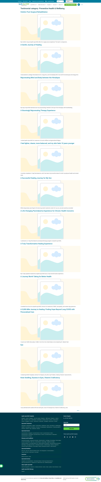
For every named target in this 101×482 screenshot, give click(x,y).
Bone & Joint (32, 452)
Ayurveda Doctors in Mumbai (27, 435)
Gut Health (36, 452)
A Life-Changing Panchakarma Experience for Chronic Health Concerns (47, 211)
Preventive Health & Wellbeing (27, 446)
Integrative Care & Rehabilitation (38, 1)
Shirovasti (38, 427)
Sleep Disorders (53, 446)
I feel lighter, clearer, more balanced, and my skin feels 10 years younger (47, 143)
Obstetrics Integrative (54, 444)
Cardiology (47, 440)
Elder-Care (32, 441)
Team (60, 466)
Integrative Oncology (50, 441)
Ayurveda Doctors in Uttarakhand (27, 434)
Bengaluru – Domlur (25, 418)
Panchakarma (52, 425)
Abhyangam (24, 425)
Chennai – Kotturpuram (34, 421)
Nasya (48, 425)
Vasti (30, 428)
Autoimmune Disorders (34, 440)
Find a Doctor (25, 1)
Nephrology (24, 444)
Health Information (41, 4)
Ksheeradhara (38, 425)
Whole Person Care (41, 462)
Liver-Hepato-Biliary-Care (33, 443)
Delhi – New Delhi (25, 419)
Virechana (23, 428)
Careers (44, 466)
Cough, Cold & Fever (25, 452)
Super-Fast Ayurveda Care (26, 462)
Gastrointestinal (38, 441)
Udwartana (34, 428)
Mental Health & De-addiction (44, 443)
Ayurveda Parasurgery (25, 440)
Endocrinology (58, 440)
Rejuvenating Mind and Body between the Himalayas (40, 78)
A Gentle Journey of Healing (31, 45)
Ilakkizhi (33, 425)
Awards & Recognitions (26, 466)
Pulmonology (35, 446)
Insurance (20, 1)
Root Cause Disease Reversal (47, 460)
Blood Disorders (42, 440)
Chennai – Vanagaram (25, 421)
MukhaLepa (44, 425)
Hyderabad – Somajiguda (43, 421)
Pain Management (43, 450)
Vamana (27, 428)
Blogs (30, 1)
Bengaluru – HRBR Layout (45, 418)
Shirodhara (33, 427)
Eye (22, 345)
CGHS (30, 456)
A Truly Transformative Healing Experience (36, 244)
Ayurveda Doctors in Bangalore (27, 432)
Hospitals (49, 4)
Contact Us (33, 466)
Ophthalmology (47, 444)
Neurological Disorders (31, 444)
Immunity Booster (50, 450)
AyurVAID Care (33, 4)
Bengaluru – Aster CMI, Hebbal (35, 418)
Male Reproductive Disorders (55, 443)
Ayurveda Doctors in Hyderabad (50, 434)
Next (78, 410)
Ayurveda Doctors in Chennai (39, 434)
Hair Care (27, 450)
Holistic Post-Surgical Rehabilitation (34, 12)
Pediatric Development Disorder (44, 446)
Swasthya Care (34, 462)
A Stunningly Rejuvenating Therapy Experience (38, 110)
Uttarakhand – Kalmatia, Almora (42, 419)
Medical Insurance (25, 456)
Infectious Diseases (25, 443)
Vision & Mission (55, 466)
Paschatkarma (28, 427)
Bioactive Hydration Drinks (34, 450)
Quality (50, 466)
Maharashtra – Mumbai (53, 421)
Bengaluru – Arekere (54, 418)
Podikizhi (23, 427)
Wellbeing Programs (48, 462)
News (47, 466)
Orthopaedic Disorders (39, 444)
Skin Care (23, 450)
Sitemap (23, 471)
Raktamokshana (49, 427)
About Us (60, 4)
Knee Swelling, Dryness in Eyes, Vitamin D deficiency (40, 378)
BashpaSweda (29, 425)
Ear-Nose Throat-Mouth (26, 441)
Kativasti (38, 428)
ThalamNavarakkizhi (56, 427)
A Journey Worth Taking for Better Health (36, 277)
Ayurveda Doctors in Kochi (38, 432)
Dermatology (52, 440)
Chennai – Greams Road (53, 419)
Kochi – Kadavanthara (32, 419)
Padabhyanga (57, 425)
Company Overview (38, 466)
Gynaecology (44, 441)
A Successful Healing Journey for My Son (36, 178)
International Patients (38, 460)
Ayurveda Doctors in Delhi (48, 432)
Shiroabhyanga (43, 427)
